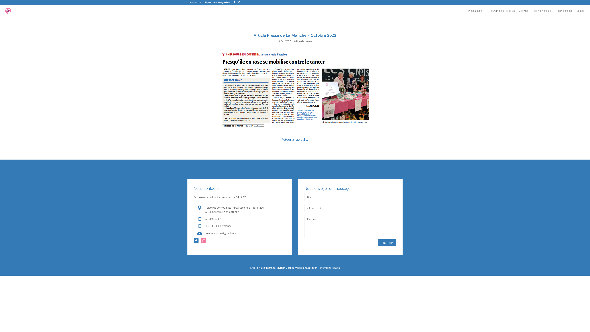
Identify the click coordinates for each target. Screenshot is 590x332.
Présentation (475, 11)
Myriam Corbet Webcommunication (296, 267)
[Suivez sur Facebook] (196, 240)
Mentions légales (330, 267)
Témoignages (565, 11)
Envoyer (387, 242)
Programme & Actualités (502, 11)
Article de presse (303, 41)
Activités (524, 11)
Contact (580, 11)
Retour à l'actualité (295, 139)
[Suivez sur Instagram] (203, 240)
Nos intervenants (542, 11)
